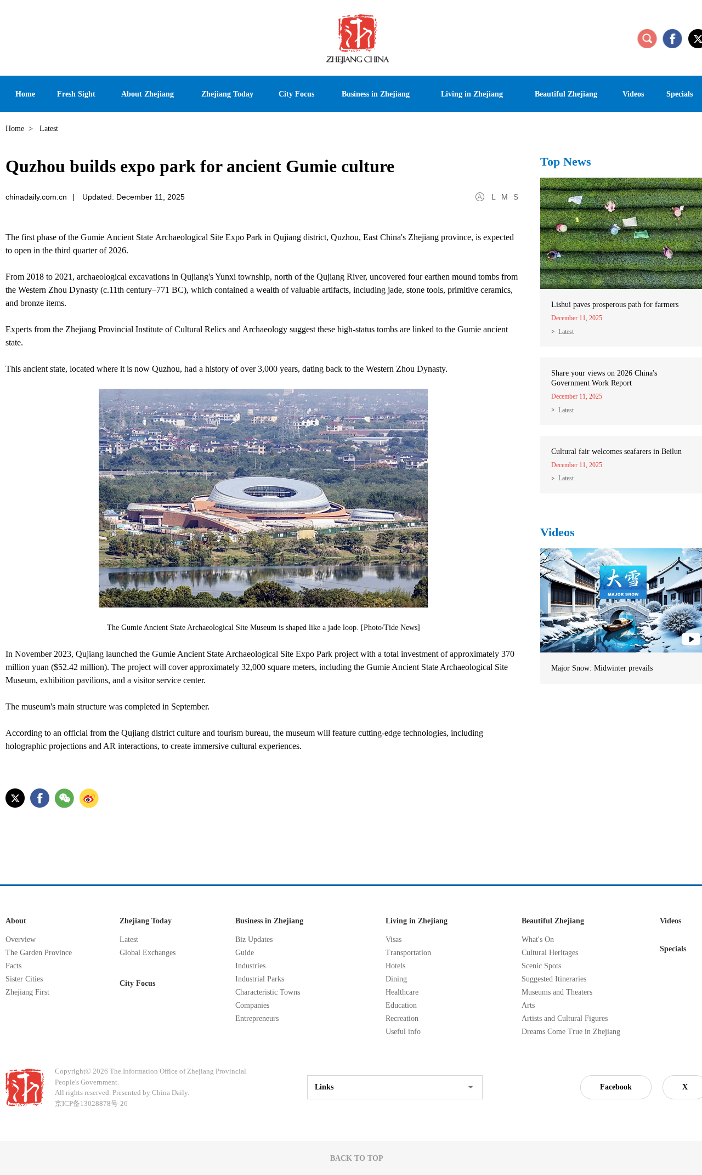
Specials (673, 949)
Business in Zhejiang (269, 921)
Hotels (395, 966)
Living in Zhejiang (417, 921)
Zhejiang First (27, 992)
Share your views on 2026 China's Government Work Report (604, 378)
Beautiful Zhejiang (553, 921)
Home (14, 128)
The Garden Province (38, 953)
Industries (250, 966)
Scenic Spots (541, 966)
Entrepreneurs (257, 1018)
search (647, 38)
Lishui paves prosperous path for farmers (614, 304)
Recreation (402, 1018)
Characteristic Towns (267, 992)
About (15, 921)
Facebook (616, 1087)
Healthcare (402, 992)
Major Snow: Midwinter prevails (602, 668)
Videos (557, 532)
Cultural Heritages (550, 953)
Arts (528, 1005)
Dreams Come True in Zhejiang (571, 1032)
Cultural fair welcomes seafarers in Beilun (616, 451)
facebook (672, 38)
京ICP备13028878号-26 (91, 1103)
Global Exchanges (148, 953)
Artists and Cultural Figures (565, 1018)
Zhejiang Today (146, 921)
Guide (244, 953)
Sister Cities (24, 979)
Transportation (408, 953)
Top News (565, 161)
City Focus (137, 983)
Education (401, 1005)
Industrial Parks (259, 979)
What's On (538, 939)
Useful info (403, 1032)
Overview (20, 939)
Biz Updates (254, 939)
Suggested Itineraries (554, 979)
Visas (393, 939)
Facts (13, 966)
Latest (566, 332)
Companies (252, 1005)
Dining (396, 979)
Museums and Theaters (557, 992)
